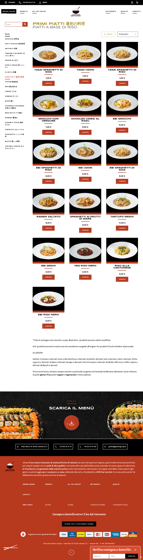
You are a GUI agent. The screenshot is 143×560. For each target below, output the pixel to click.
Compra (48, 83)
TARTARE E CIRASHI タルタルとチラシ (14, 147)
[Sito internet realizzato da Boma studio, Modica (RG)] (140, 557)
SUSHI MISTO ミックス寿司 (14, 135)
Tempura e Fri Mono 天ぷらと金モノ (15, 54)
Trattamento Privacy (120, 504)
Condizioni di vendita (97, 504)
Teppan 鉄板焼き (11, 82)
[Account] (132, 2)
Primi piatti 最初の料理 (14, 77)
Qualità (124, 11)
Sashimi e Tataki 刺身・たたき (15, 123)
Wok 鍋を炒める (11, 86)
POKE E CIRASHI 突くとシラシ (15, 66)
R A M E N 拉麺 (10, 72)
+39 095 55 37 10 (65, 446)
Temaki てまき (11, 91)
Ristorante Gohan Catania (10, 466)
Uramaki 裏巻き (11, 117)
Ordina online (8, 11)
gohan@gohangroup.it (117, 446)
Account (48, 504)
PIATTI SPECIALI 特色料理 (15, 44)
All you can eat (39, 11)
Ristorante (111, 11)
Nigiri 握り (9, 101)
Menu (7, 34)
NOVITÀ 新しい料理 (12, 141)
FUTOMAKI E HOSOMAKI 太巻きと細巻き (14, 107)
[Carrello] (137, 2)
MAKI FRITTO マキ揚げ (13, 113)
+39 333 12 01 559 (90, 446)
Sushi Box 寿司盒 (12, 39)
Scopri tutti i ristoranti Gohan (79, 524)
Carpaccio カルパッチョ (14, 129)
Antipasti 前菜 (11, 48)
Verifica (131, 556)
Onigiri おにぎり (11, 60)
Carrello (70, 504)
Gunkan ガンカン (12, 96)
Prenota (24, 11)
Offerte (109, 34)
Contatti (136, 11)
